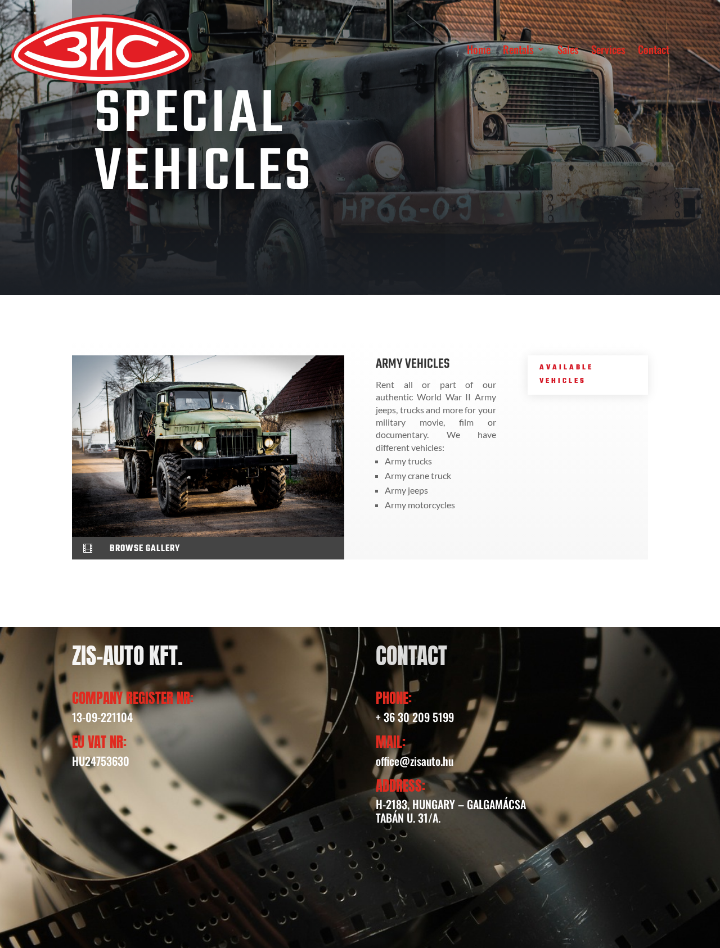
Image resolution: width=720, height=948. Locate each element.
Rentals (518, 49)
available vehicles (566, 374)
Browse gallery (145, 548)
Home (478, 49)
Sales (568, 49)
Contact (653, 49)
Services (608, 49)
